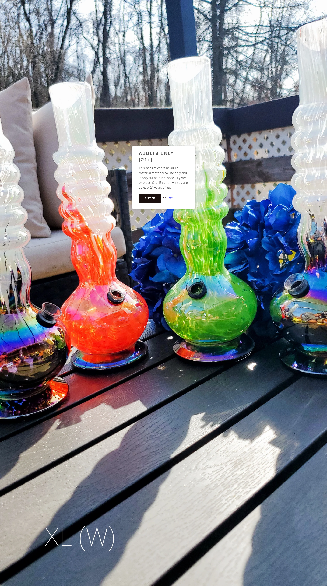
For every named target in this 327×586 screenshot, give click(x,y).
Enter (150, 198)
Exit (170, 198)
